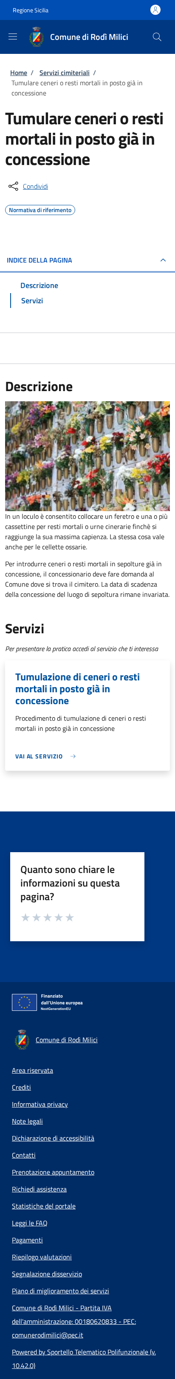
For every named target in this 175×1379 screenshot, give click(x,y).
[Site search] (157, 37)
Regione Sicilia (30, 10)
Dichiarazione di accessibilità (53, 1138)
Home (18, 72)
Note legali (27, 1121)
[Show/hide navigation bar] (12, 36)
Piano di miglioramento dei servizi (60, 1291)
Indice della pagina (39, 260)
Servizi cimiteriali (65, 72)
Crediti (21, 1087)
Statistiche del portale (44, 1206)
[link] (47, 756)
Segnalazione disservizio (47, 1274)
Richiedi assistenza (39, 1189)
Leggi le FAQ (30, 1223)
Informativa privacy (40, 1104)
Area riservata (32, 1070)
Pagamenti (27, 1240)
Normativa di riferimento (40, 208)
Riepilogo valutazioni (42, 1257)
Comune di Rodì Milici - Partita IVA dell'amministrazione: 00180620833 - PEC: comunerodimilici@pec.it (74, 1321)
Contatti (24, 1155)
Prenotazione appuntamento (53, 1172)
